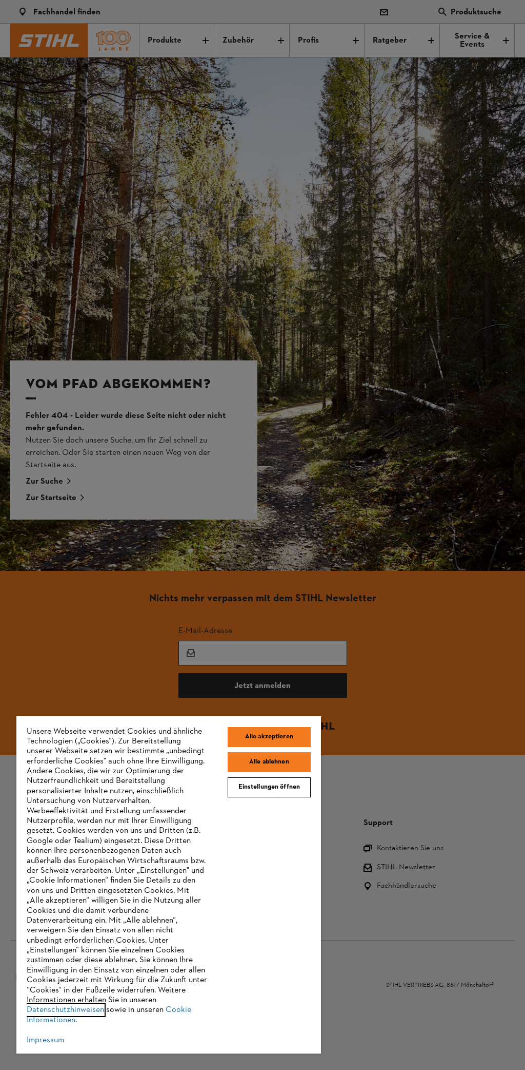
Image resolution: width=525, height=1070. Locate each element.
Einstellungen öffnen (269, 787)
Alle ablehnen (269, 762)
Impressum (45, 1040)
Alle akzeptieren (269, 736)
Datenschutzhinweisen (65, 1010)
